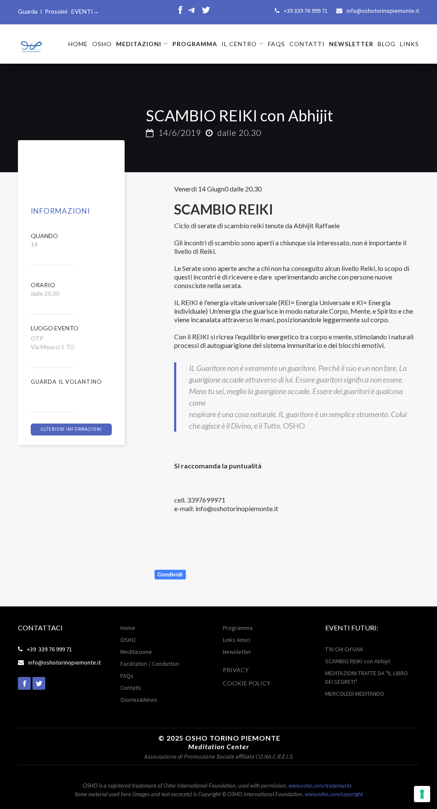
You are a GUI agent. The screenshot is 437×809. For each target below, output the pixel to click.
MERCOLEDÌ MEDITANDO (354, 693)
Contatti (130, 687)
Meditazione (136, 652)
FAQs (276, 43)
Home (127, 628)
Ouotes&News (138, 699)
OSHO (102, 43)
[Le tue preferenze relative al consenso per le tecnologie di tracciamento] (422, 794)
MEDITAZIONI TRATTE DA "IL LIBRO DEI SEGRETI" (366, 677)
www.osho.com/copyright (334, 794)
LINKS (409, 43)
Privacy (236, 670)
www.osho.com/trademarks (320, 785)
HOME (78, 43)
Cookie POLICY (247, 683)
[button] (142, 44)
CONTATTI (307, 43)
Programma (238, 628)
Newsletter (237, 652)
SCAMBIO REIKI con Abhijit (357, 661)
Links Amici (237, 640)
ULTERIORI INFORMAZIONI (71, 429)
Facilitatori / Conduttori (149, 664)
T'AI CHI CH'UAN (344, 649)
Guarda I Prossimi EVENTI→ (58, 11)
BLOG (387, 43)
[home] (31, 43)
